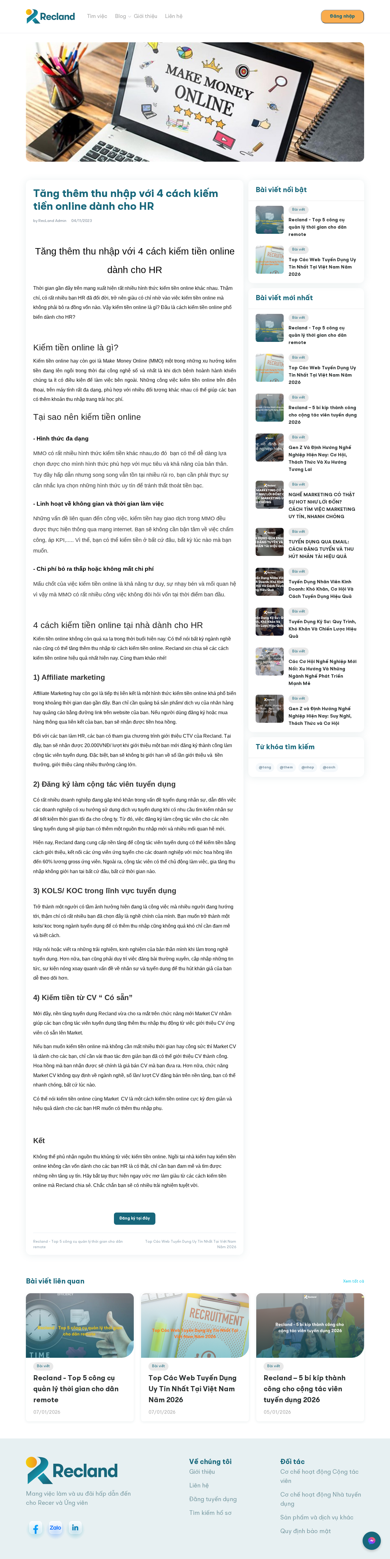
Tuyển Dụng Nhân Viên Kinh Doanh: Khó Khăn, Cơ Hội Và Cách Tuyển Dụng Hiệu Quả (321, 589)
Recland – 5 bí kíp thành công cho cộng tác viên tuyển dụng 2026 (323, 415)
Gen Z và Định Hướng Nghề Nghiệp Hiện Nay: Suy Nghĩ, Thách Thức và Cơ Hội (320, 716)
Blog (120, 16)
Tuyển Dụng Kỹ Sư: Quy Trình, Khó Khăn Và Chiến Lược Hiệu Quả (322, 629)
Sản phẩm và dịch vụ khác (316, 1518)
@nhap (307, 767)
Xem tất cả (353, 1281)
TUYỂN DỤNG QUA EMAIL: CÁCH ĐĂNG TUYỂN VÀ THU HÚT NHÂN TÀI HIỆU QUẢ (321, 549)
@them (286, 767)
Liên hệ (174, 16)
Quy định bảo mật (305, 1532)
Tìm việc (97, 16)
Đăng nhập (342, 16)
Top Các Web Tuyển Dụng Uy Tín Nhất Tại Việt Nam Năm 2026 (322, 267)
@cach (329, 767)
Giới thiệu (145, 16)
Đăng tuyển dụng (213, 1500)
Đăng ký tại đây (134, 1218)
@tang (265, 767)
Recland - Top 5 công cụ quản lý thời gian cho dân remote (317, 227)
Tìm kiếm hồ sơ (210, 1513)
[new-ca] (50, 16)
